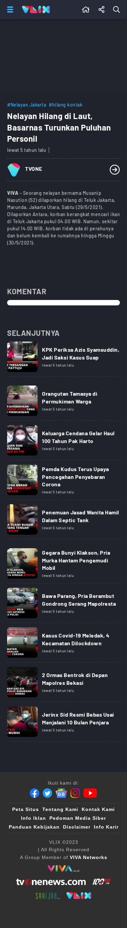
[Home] (36, 9)
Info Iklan (33, 818)
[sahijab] (48, 895)
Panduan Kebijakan (34, 827)
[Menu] (9, 9)
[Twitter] (47, 793)
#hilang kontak (65, 105)
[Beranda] (86, 9)
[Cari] (118, 9)
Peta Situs (25, 809)
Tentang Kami (60, 809)
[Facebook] (34, 793)
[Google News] (61, 793)
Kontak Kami (98, 809)
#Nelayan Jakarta (26, 105)
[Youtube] (90, 793)
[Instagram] (75, 793)
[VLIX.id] (78, 895)
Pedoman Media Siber (77, 818)
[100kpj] (101, 882)
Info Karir (106, 827)
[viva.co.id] (63, 868)
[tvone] (51, 882)
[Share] (101, 9)
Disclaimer (76, 827)
